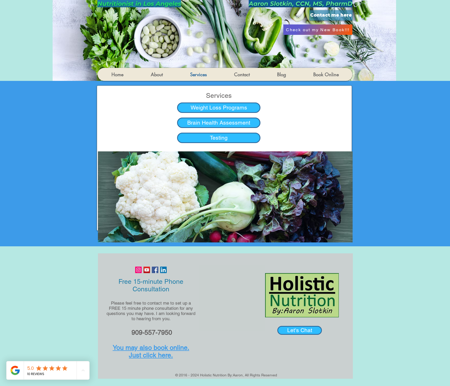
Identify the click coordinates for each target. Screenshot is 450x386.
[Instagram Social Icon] (138, 270)
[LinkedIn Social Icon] (163, 270)
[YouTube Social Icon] (146, 270)
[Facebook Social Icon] (155, 270)
